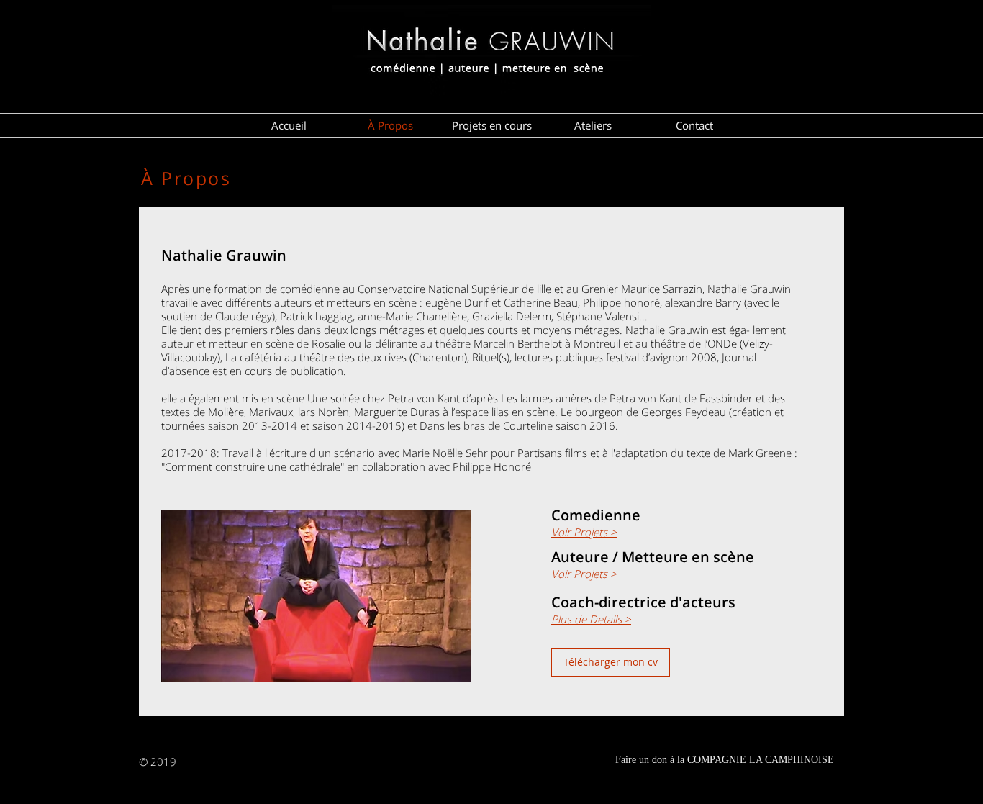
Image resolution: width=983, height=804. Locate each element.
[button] (610, 662)
